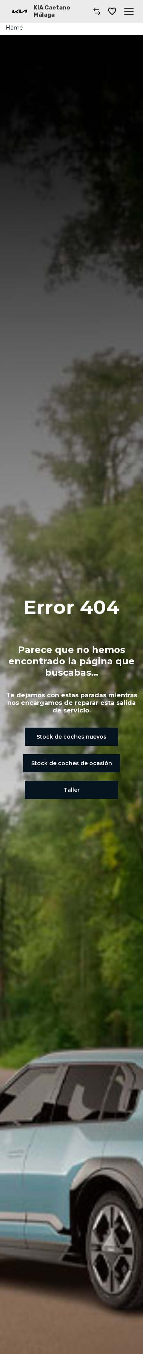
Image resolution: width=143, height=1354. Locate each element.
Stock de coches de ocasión (71, 763)
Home (14, 27)
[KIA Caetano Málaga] (20, 11)
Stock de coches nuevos (71, 736)
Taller (72, 789)
